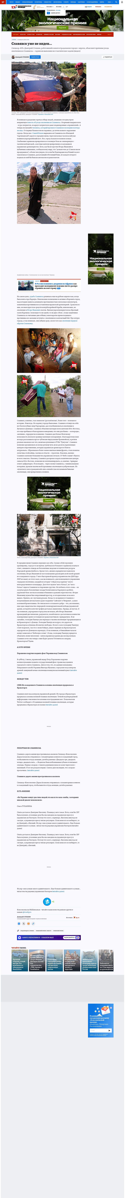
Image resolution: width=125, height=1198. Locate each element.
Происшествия (90, 34)
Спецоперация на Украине (27, 930)
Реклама (98, 7)
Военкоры (39, 34)
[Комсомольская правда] (21, 6)
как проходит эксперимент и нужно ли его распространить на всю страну (56, 286)
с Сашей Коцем (37, 133)
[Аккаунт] (122, 2)
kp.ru (77, 918)
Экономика (57, 2)
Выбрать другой (55, 13)
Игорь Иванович (33, 310)
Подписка (108, 7)
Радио (89, 7)
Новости (23, 34)
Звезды (73, 2)
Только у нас (31, 34)
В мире (66, 2)
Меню (3, 2)
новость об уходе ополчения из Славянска (43, 122)
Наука (102, 2)
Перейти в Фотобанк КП (45, 114)
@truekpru (27, 912)
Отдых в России (66, 34)
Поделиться (108, 57)
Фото (11, 2)
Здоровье (81, 2)
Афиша (99, 34)
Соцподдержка (92, 2)
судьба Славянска (37, 296)
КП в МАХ (57, 34)
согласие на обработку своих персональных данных (99, 1034)
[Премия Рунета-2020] (37, 7)
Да (48, 13)
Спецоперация (27, 2)
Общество (47, 2)
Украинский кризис (58, 930)
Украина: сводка (49, 34)
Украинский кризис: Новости (43, 930)
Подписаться (35, 57)
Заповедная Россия (79, 34)
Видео (17, 2)
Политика (38, 2)
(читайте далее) (52, 704)
